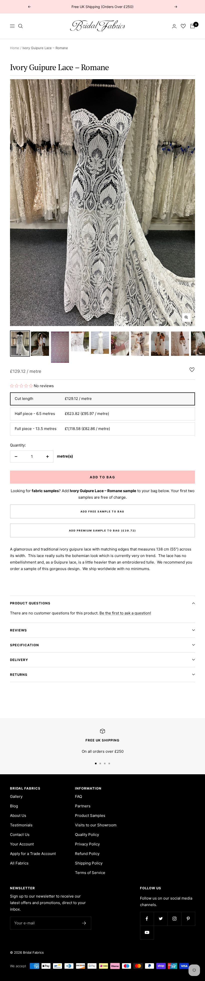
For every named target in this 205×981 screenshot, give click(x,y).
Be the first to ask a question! (125, 613)
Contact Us (20, 834)
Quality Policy (87, 834)
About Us (18, 815)
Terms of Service (90, 872)
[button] (22, 385)
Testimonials (21, 825)
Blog (14, 806)
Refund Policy (87, 853)
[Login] (174, 26)
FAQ (78, 796)
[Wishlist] (183, 26)
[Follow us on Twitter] (161, 919)
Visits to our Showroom (95, 825)
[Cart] (192, 26)
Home (14, 48)
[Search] (20, 26)
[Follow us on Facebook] (147, 919)
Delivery (19, 660)
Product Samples (90, 815)
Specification (24, 645)
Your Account (22, 844)
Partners (82, 806)
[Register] (84, 923)
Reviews (18, 630)
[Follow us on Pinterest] (188, 919)
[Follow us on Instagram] (174, 919)
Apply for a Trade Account (33, 853)
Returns (19, 675)
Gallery (16, 796)
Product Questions (30, 603)
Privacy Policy (87, 844)
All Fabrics (19, 863)
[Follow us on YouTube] (147, 932)
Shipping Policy (88, 863)
